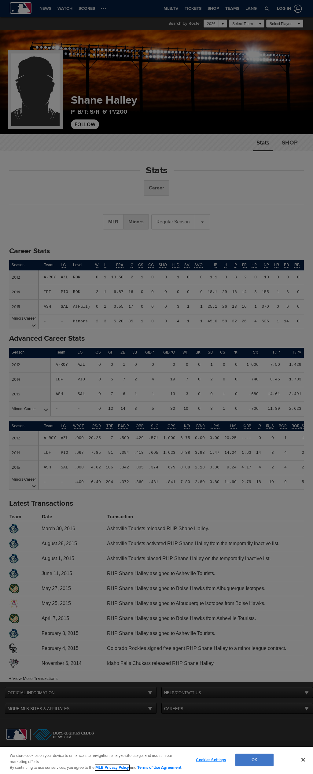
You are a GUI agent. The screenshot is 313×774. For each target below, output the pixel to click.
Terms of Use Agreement (159, 767)
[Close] (303, 759)
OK (254, 759)
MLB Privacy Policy (112, 767)
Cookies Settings (211, 759)
